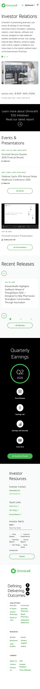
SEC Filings (13, 510)
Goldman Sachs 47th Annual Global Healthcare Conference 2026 (19, 178)
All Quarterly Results (20, 456)
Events (23, 637)
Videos (23, 646)
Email (11, 525)
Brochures (14, 640)
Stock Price (13, 506)
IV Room (13, 608)
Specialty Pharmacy (24, 609)
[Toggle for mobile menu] (37, 4)
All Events (20, 191)
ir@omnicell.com (14, 494)
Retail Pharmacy (24, 615)
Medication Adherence (25, 621)
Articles (12, 637)
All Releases (20, 325)
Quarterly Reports (14, 541)
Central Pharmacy (13, 613)
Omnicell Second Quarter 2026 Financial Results (14, 156)
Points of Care (13, 618)
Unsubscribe (13, 550)
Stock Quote (24, 546)
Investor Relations (23, 665)
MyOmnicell (29, 5)
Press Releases (25, 670)
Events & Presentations (25, 535)
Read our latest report (20, 119)
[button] (22, 5)
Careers (13, 664)
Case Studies (12, 645)
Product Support (24, 641)
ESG (21, 661)
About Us (13, 661)
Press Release (12, 535)
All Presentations (20, 247)
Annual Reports (14, 514)
